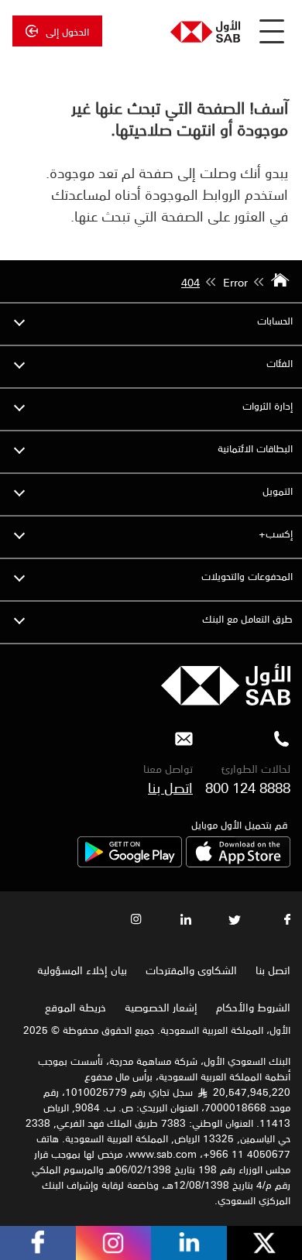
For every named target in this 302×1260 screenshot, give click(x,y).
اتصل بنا (170, 787)
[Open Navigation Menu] (272, 31)
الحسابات (275, 320)
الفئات (279, 362)
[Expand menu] (19, 320)
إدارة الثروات (267, 405)
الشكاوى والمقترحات (191, 970)
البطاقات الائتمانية (255, 448)
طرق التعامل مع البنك (247, 618)
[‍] (225, 700)
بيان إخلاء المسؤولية (82, 970)
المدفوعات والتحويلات (247, 575)
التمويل (278, 490)
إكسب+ (276, 533)
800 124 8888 (247, 787)
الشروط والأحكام (253, 1007)
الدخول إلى (67, 31)
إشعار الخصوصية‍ (161, 1007)
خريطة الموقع (74, 1007)
